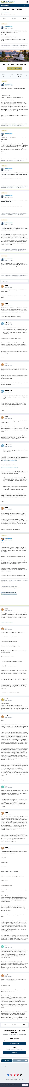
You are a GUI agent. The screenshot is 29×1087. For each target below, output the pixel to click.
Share (7, 1060)
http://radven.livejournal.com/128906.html (9, 467)
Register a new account (14, 1043)
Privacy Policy (12, 1078)
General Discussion (11, 14)
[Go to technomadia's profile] (2, 323)
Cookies (18, 1078)
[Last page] (27, 19)
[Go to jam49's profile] (2, 699)
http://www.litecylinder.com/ (6, 622)
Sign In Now (14, 1052)
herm (6, 786)
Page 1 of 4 (14, 18)
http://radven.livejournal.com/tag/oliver (9, 460)
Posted (8, 28)
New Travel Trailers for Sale (14, 68)
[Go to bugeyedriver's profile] (2, 539)
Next (24, 18)
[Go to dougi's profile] (2, 286)
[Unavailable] (8, 592)
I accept (25, 1084)
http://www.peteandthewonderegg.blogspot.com (11, 588)
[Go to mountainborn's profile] (2, 27)
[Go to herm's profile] (2, 787)
